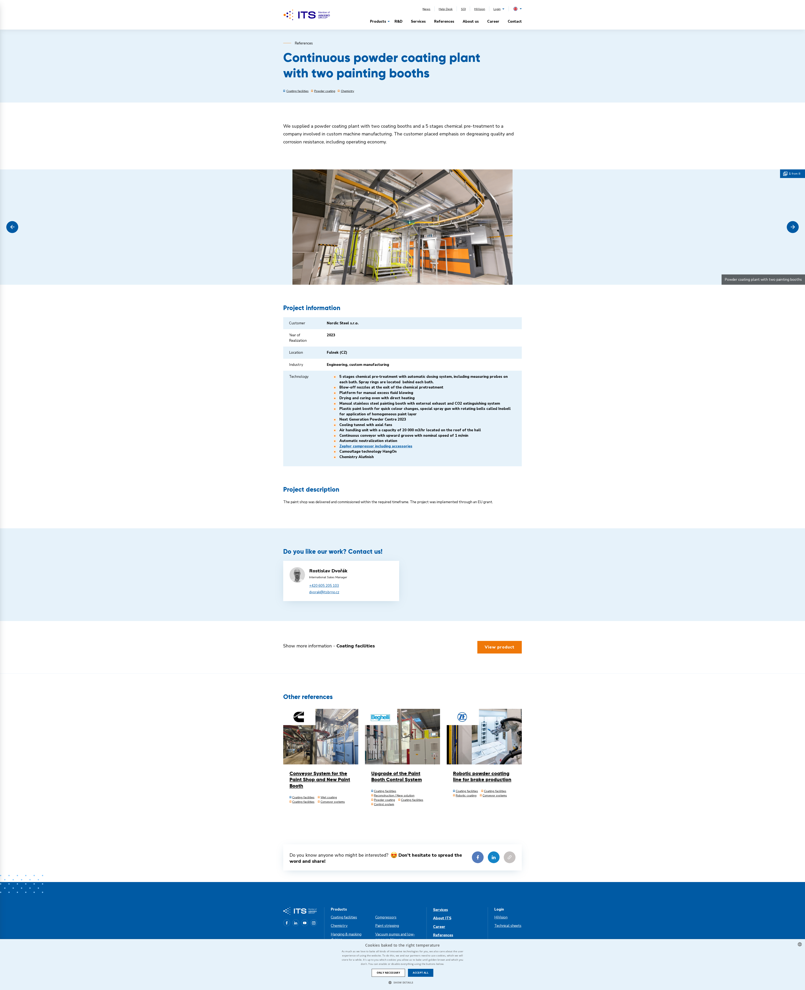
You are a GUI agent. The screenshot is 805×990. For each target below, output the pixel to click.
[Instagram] (313, 922)
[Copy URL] (509, 857)
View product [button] (499, 647)
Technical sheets (507, 925)
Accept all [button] (420, 972)
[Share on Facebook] (478, 857)
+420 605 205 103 (324, 585)
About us (471, 21)
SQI (463, 9)
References (444, 21)
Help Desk (446, 9)
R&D (398, 21)
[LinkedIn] (295, 922)
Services (418, 21)
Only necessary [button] (388, 972)
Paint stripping (387, 925)
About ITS (442, 918)
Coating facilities (344, 917)
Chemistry (339, 925)
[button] (12, 227)
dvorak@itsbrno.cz (324, 592)
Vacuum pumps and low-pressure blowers (395, 937)
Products (378, 21)
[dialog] (402, 964)
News (426, 9)
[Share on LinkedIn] (494, 857)
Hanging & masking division (346, 937)
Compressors (385, 917)
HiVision (479, 9)
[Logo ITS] (306, 15)
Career (493, 21)
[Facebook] (286, 922)
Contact (515, 21)
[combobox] (800, 944)
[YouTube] (304, 922)
